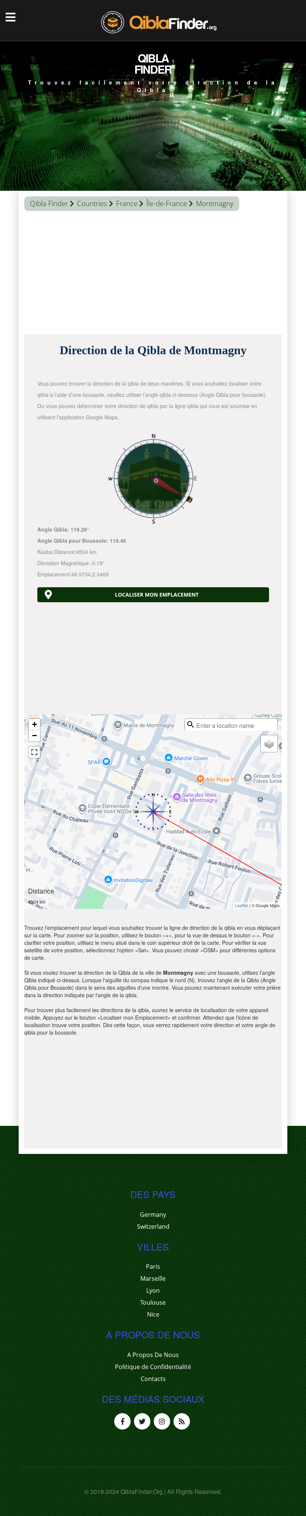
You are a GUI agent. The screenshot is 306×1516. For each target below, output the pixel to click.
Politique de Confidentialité (153, 1367)
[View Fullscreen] (34, 752)
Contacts (153, 1379)
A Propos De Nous (153, 1355)
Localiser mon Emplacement (157, 594)
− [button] (34, 735)
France (126, 203)
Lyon (153, 1290)
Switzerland (153, 1226)
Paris (153, 1266)
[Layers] (269, 743)
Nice (153, 1314)
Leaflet (241, 905)
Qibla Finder (49, 203)
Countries (92, 203)
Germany (153, 1214)
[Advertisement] (153, 274)
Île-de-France (166, 203)
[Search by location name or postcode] (190, 724)
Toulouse (153, 1302)
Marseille (153, 1278)
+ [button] (34, 724)
